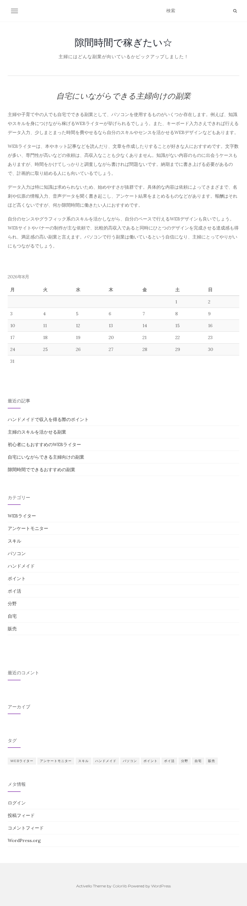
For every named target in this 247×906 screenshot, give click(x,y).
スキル (14, 541)
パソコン (17, 553)
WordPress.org (24, 840)
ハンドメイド (21, 566)
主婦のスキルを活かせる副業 (37, 432)
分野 (12, 603)
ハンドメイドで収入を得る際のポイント (48, 419)
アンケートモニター (28, 528)
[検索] (235, 11)
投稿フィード (21, 815)
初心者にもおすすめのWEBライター (44, 444)
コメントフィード (26, 828)
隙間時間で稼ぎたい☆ (123, 42)
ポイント (17, 578)
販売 (12, 629)
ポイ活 (14, 591)
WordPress (161, 886)
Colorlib (120, 886)
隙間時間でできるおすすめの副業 (41, 469)
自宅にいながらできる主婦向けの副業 (46, 457)
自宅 (12, 616)
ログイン (17, 803)
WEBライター (22, 516)
